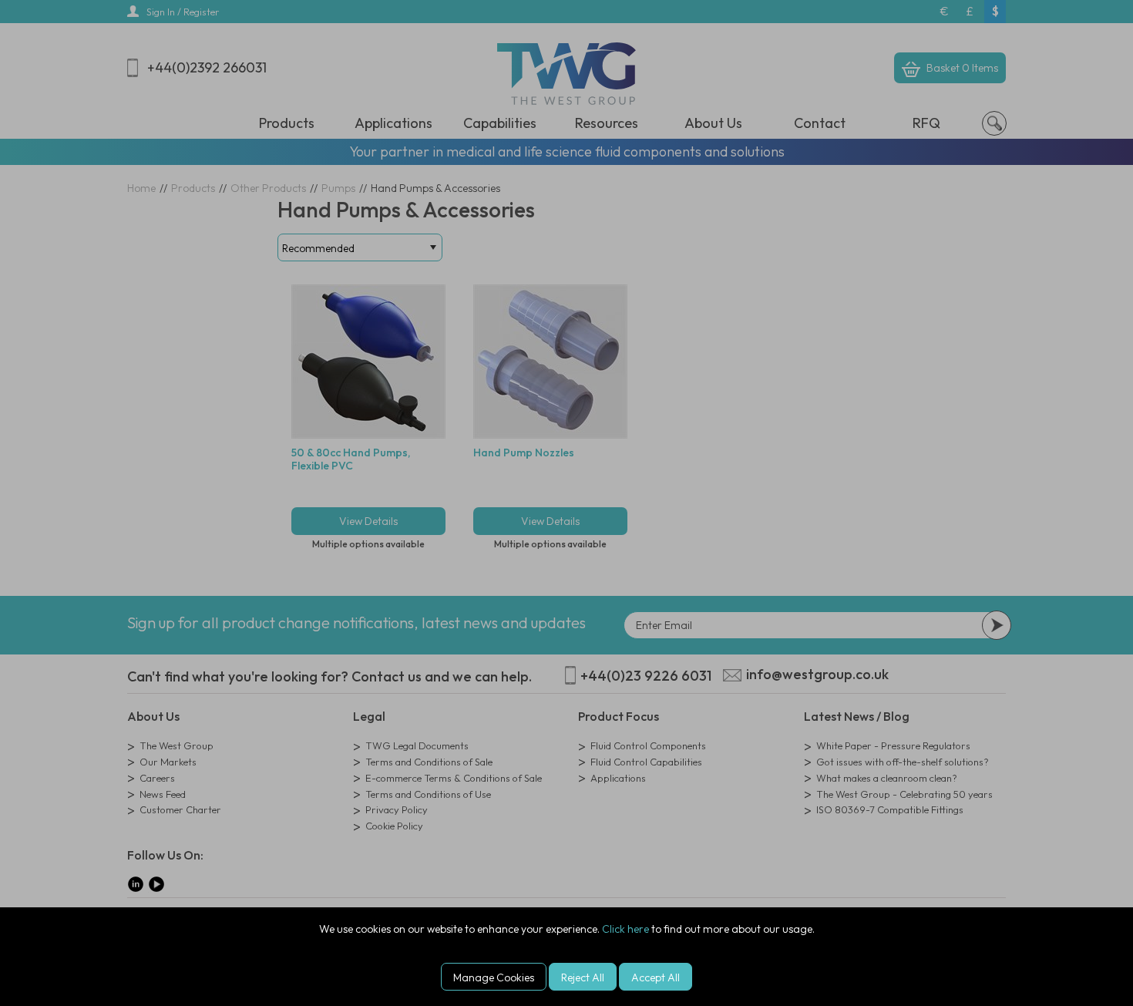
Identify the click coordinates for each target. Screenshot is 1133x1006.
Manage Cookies (493, 977)
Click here (625, 929)
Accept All (655, 977)
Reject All (582, 977)
